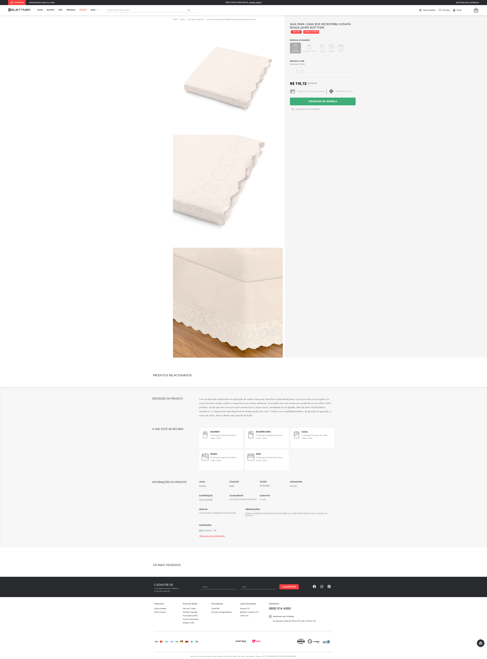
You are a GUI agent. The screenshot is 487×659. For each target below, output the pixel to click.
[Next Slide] (332, 375)
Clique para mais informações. (212, 565)
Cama (182, 20)
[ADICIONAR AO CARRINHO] (323, 101)
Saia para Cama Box (195, 20)
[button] (295, 48)
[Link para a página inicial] (175, 19)
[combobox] (150, 10)
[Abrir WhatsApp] (480, 652)
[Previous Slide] (327, 375)
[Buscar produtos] (189, 10)
